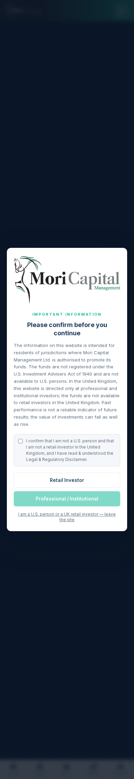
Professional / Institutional (67, 499)
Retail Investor (67, 480)
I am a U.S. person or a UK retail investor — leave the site (67, 517)
